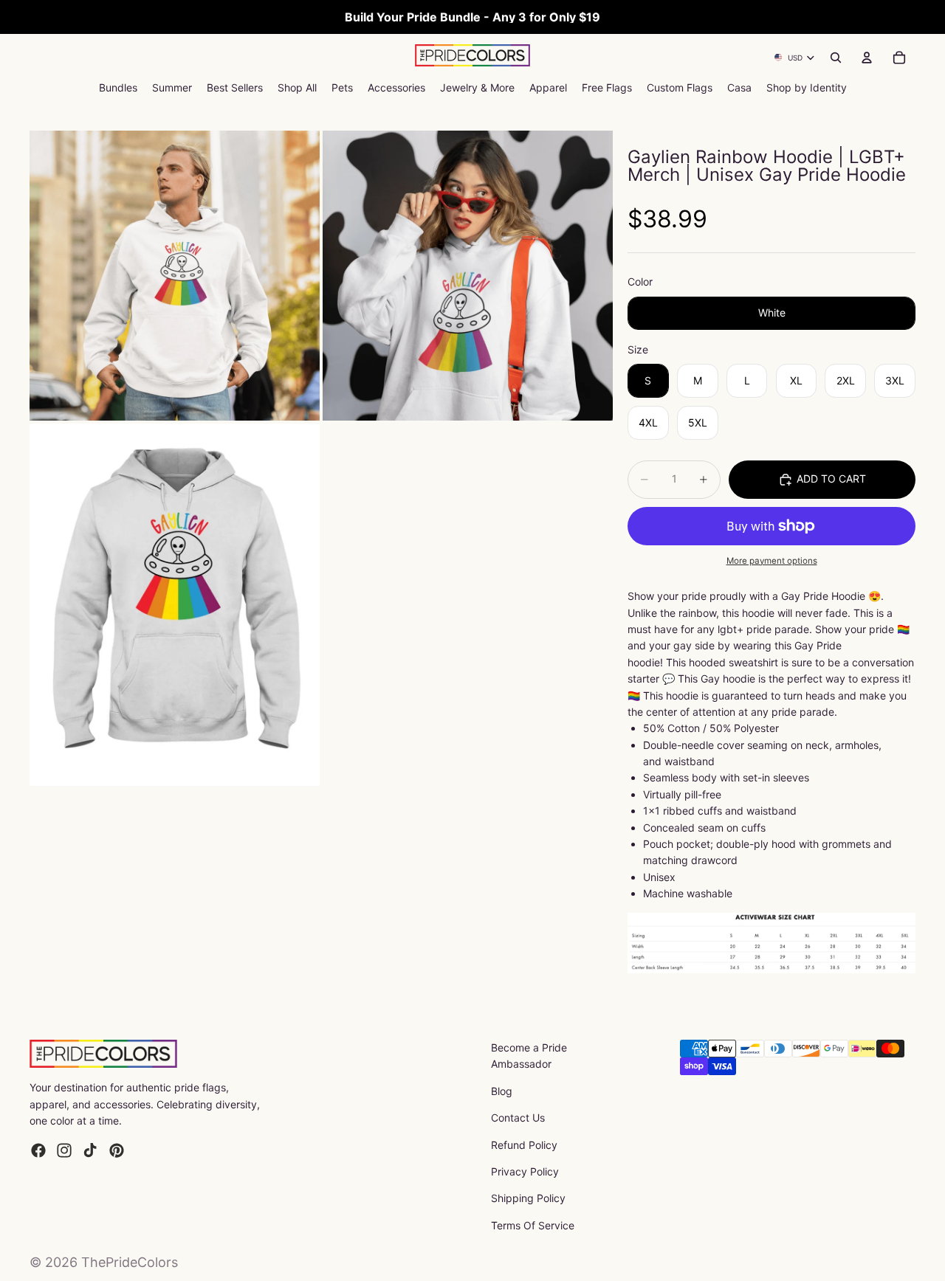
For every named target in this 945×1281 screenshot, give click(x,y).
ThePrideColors (129, 1262)
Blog (501, 1091)
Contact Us (518, 1117)
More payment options (771, 561)
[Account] (866, 57)
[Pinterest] (117, 1150)
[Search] (835, 57)
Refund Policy (524, 1145)
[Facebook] (38, 1150)
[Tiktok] (90, 1150)
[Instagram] (64, 1150)
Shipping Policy (528, 1198)
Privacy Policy (525, 1171)
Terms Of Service (532, 1225)
